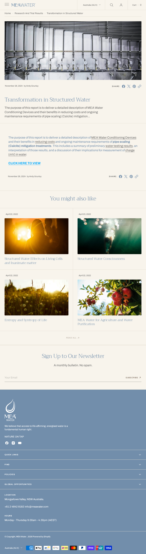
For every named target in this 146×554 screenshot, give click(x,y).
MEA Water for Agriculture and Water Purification (105, 322)
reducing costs (45, 141)
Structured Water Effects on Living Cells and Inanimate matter (34, 261)
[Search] (111, 5)
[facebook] (123, 86)
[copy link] (139, 86)
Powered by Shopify (41, 537)
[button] (6, 5)
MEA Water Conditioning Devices (113, 137)
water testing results (119, 145)
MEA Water (21, 537)
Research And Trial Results (29, 13)
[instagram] (13, 443)
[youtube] (19, 443)
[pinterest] (134, 86)
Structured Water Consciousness (101, 259)
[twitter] (129, 86)
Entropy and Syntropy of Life (26, 320)
